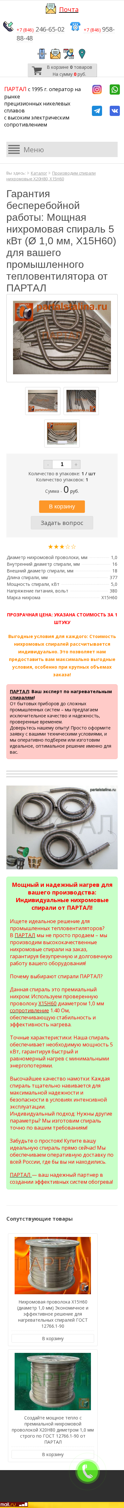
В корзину (53, 1338)
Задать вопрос (62, 523)
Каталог (39, 173)
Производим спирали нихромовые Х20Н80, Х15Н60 (51, 176)
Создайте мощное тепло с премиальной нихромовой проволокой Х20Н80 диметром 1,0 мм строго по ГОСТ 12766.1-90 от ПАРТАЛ (53, 1430)
